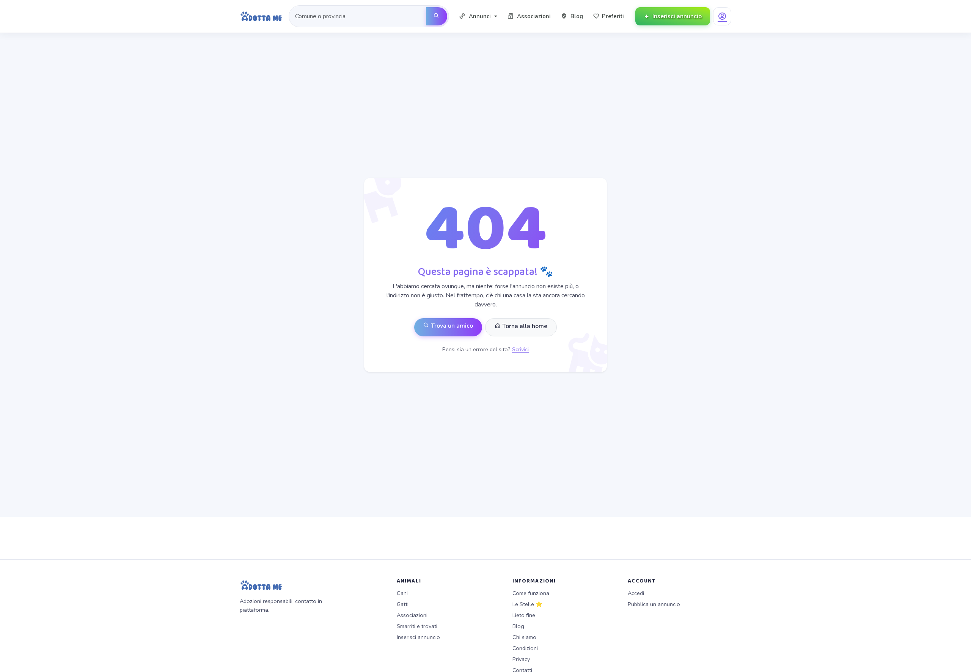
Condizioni (525, 648)
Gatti (403, 604)
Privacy (521, 659)
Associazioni (412, 615)
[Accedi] (722, 16)
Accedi (636, 593)
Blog (518, 626)
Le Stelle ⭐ (527, 604)
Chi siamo (524, 637)
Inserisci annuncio (418, 637)
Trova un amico (451, 326)
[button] (478, 16)
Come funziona (530, 593)
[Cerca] (436, 16)
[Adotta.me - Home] (261, 16)
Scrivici (520, 349)
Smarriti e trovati (417, 626)
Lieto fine (523, 615)
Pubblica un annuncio (654, 604)
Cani (402, 593)
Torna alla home (524, 326)
